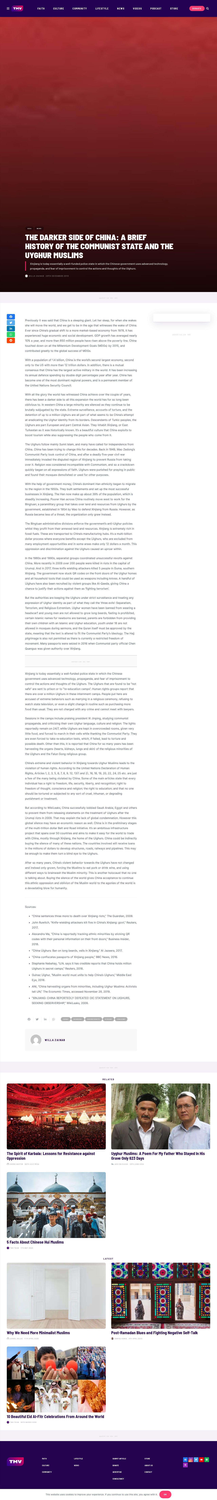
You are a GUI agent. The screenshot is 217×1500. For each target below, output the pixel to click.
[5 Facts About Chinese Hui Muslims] (56, 1211)
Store (147, 1458)
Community (47, 1472)
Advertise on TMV (108, 298)
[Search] (207, 8)
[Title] (206, 1459)
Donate (116, 1465)
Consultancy (118, 1479)
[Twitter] (196, 1459)
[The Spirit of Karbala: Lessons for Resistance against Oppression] (56, 1125)
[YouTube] (201, 1459)
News (76, 1465)
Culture (45, 1465)
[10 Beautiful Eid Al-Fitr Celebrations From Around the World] (56, 1386)
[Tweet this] (11, 322)
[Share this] (11, 316)
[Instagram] (190, 1459)
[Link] (17, 9)
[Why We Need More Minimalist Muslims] (56, 1302)
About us (149, 1465)
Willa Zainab (36, 276)
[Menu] (8, 8)
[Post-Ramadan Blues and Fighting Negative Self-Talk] (160, 1302)
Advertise (117, 1472)
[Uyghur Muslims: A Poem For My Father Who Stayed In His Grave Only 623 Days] (160, 1125)
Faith (44, 1458)
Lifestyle (78, 1458)
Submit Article (119, 1458)
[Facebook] (185, 1459)
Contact (148, 1472)
